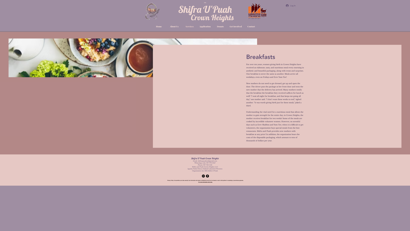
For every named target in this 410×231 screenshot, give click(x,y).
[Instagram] (203, 176)
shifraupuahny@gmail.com (207, 161)
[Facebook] (207, 176)
